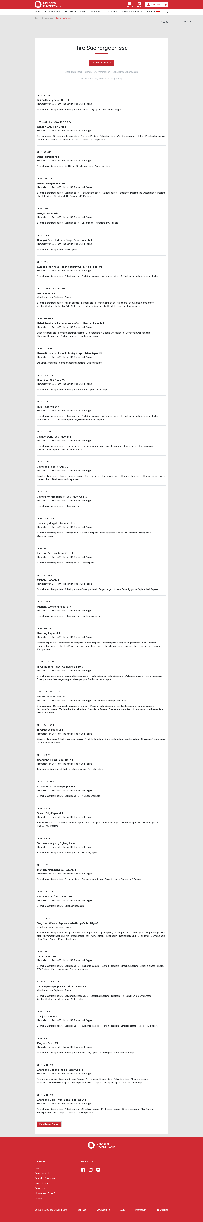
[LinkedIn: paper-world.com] (90, 1169)
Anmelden (112, 11)
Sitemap (39, 1198)
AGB (122, 1209)
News (37, 11)
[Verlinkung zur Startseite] (48, 4)
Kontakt (81, 1209)
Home (37, 18)
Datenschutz (103, 1209)
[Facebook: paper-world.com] (82, 1169)
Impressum (140, 1209)
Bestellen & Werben (75, 11)
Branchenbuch (52, 11)
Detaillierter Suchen (101, 62)
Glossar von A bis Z (132, 11)
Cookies (163, 1209)
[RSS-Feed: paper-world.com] (97, 1169)
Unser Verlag (95, 11)
